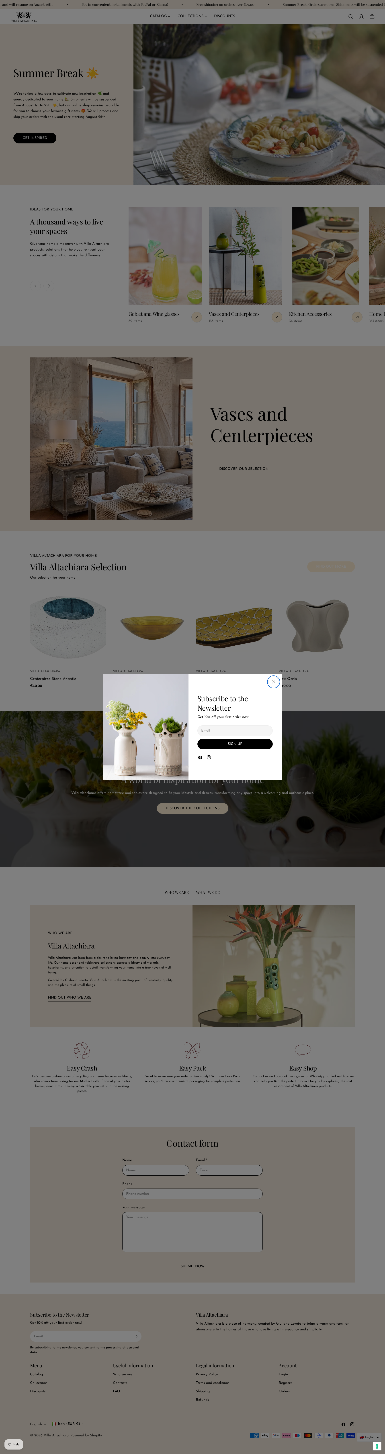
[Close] (273, 682)
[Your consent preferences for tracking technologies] (377, 1446)
